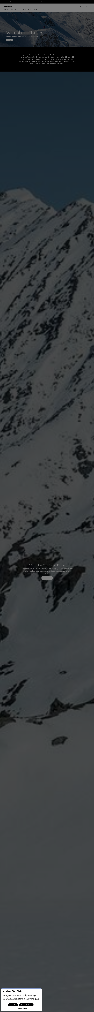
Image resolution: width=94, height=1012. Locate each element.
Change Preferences (21, 1008)
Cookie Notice (29, 999)
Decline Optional (26, 1005)
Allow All (12, 1005)
